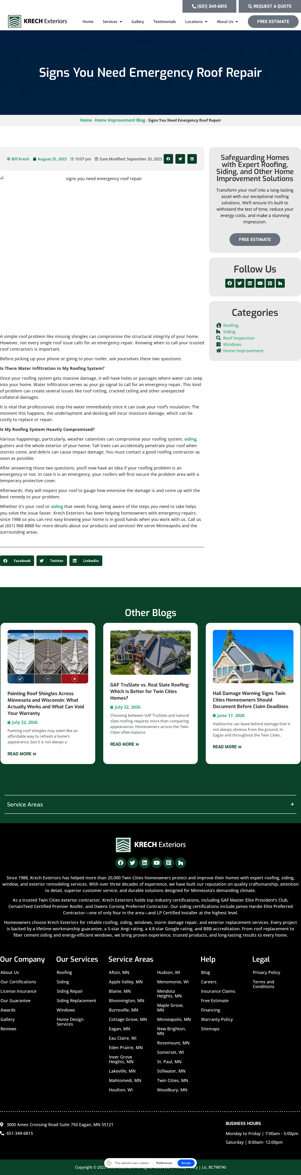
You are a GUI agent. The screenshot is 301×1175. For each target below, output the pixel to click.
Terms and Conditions (263, 984)
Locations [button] (194, 21)
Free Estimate (215, 1000)
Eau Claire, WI (122, 1038)
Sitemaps (210, 1029)
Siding (63, 982)
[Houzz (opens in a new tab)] (280, 283)
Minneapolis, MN (174, 1019)
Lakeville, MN (122, 1071)
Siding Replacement (76, 1000)
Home (88, 21)
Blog (205, 972)
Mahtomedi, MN (125, 1080)
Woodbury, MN (172, 1090)
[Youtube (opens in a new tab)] (260, 283)
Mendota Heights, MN (169, 993)
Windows (66, 1010)
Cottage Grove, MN (128, 1019)
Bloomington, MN (126, 1000)
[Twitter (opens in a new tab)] (239, 283)
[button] (168, 159)
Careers (209, 982)
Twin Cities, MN (172, 1080)
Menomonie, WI (173, 982)
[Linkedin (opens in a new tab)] (250, 283)
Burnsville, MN (123, 1010)
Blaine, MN (120, 991)
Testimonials (164, 21)
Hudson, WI (168, 972)
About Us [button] (225, 21)
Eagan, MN (119, 1029)
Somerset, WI (170, 1052)
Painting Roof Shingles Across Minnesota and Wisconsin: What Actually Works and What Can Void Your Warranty (46, 703)
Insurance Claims (218, 991)
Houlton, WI (121, 1090)
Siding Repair (70, 991)
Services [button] (110, 21)
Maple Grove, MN (170, 1007)
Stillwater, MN (171, 1071)
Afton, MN (119, 972)
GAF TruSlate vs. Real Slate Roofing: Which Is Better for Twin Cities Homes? (150, 691)
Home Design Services (70, 1021)
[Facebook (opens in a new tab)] (229, 283)
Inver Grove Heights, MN (121, 1059)
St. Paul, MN (169, 1061)
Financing (210, 1010)
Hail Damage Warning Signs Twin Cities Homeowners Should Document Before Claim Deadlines (250, 700)
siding (190, 439)
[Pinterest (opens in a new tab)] (270, 283)
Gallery (137, 21)
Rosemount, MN (173, 1043)
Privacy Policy (266, 972)
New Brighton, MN (171, 1031)
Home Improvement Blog (120, 120)
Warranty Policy (217, 1019)
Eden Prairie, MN (126, 1047)
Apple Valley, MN (126, 982)
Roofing (64, 972)
